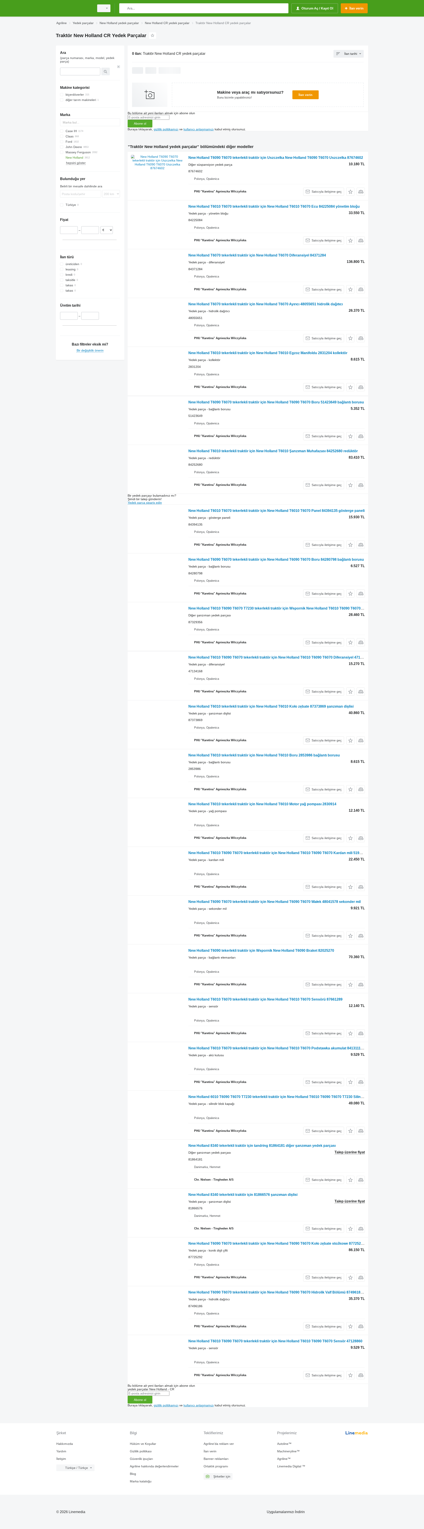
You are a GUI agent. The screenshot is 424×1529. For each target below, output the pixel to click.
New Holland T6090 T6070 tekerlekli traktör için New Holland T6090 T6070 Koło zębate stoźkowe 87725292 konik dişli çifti (289, 1243)
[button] (350, 192)
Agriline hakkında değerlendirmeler (154, 1466)
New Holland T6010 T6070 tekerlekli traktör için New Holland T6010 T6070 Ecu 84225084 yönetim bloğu (274, 206)
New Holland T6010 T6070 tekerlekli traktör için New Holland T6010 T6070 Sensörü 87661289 (265, 999)
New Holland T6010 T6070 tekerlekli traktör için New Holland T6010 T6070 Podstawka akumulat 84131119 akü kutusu (285, 1048)
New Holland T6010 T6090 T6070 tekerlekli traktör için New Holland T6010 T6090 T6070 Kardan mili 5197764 (277, 853)
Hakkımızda (64, 1443)
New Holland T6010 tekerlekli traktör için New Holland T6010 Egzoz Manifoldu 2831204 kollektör (267, 353)
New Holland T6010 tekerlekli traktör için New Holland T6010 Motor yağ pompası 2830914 (262, 804)
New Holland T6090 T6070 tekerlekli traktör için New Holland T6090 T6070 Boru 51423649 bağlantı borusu (276, 402)
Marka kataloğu (140, 1481)
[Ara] (123, 8)
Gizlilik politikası (141, 1451)
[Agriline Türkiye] (74, 8)
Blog (133, 1474)
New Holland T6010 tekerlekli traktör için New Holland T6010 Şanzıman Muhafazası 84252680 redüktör (273, 451)
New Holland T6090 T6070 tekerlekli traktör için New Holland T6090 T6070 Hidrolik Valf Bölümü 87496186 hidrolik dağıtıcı (288, 1292)
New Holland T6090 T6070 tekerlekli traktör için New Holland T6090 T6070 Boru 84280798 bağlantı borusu (276, 559)
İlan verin (305, 95)
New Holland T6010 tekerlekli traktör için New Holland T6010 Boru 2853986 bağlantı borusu (264, 755)
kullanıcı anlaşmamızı (199, 129)
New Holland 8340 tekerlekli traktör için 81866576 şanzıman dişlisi (242, 1195)
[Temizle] (118, 66)
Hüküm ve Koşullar (143, 1443)
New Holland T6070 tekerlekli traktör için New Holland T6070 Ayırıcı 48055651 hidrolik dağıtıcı (265, 304)
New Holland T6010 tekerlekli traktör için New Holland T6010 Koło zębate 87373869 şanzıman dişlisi (271, 706)
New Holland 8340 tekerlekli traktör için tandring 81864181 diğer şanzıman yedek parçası (262, 1145)
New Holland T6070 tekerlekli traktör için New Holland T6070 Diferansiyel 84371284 (257, 255)
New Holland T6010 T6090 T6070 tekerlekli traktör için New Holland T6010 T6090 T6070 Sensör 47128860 (275, 1341)
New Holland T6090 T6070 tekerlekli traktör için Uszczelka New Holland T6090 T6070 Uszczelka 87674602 (275, 158)
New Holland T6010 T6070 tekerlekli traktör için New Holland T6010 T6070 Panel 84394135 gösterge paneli (276, 511)
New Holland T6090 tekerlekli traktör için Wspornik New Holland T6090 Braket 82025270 (261, 950)
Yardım (61, 1451)
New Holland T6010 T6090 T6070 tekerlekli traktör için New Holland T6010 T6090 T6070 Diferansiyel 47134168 (279, 657)
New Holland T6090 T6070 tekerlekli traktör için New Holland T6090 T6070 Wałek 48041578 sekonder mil (274, 902)
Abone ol (140, 123)
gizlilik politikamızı (166, 129)
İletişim (61, 1459)
